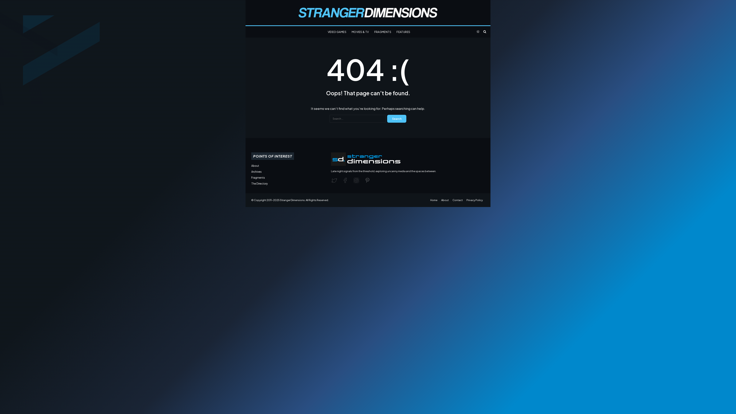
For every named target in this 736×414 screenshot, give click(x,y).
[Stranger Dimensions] (368, 13)
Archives (256, 171)
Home (433, 200)
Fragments (382, 32)
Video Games (337, 32)
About (255, 165)
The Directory (259, 183)
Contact (458, 200)
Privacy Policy (475, 200)
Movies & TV (360, 32)
